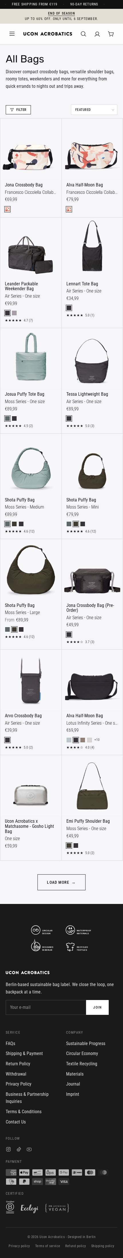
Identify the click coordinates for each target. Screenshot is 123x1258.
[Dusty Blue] (69, 740)
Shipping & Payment (24, 1053)
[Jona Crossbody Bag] (30, 149)
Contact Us (16, 1122)
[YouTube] (29, 1150)
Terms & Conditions (23, 1111)
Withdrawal (16, 1074)
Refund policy (75, 1246)
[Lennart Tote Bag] (92, 248)
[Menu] (12, 34)
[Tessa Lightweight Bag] (92, 358)
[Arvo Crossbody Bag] (30, 680)
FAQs (10, 1043)
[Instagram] (8, 1150)
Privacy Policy (18, 1084)
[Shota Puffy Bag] (30, 464)
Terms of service (47, 1246)
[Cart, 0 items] (111, 34)
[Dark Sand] (82, 740)
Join (97, 1007)
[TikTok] (18, 1150)
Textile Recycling (81, 1063)
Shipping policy (102, 1246)
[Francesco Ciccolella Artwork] (7, 209)
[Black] (7, 313)
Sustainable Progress (85, 1043)
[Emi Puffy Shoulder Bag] (92, 785)
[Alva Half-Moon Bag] (92, 149)
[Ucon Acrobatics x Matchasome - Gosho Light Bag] (30, 785)
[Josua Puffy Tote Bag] (30, 358)
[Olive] (14, 524)
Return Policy (18, 1063)
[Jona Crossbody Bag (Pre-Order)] (92, 569)
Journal (73, 1084)
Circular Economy (82, 1053)
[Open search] (83, 34)
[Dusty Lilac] (14, 313)
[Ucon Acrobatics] (47, 34)
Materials (75, 1074)
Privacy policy (19, 1246)
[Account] (97, 34)
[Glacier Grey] (89, 740)
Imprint (72, 1094)
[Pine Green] (7, 418)
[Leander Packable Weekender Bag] (30, 248)
